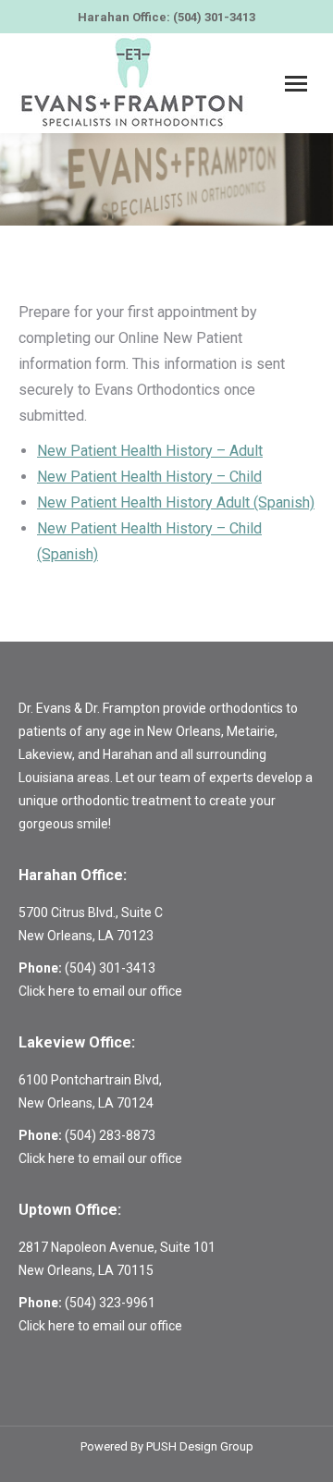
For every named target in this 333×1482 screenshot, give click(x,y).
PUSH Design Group (199, 1446)
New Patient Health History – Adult (150, 450)
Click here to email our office (100, 991)
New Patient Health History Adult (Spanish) (175, 502)
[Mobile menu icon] (296, 84)
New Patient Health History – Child (149, 476)
